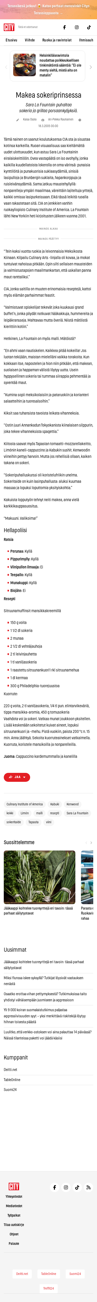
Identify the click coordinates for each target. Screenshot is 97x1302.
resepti (54, 813)
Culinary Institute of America (25, 804)
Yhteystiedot (14, 1196)
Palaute (14, 1244)
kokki (10, 813)
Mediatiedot (14, 1206)
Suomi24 (10, 1090)
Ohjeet (14, 1234)
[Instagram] (77, 27)
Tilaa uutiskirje (14, 1225)
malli (39, 813)
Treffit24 (48, 1288)
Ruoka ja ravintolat (57, 40)
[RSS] (88, 1187)
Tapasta (33, 822)
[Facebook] (64, 27)
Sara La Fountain (77, 813)
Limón (25, 813)
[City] (14, 1186)
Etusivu (11, 40)
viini (48, 822)
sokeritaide (14, 822)
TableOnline (12, 1080)
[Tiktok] (89, 27)
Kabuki (54, 804)
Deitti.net (10, 1070)
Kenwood (73, 804)
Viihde (30, 40)
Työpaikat (14, 1215)
